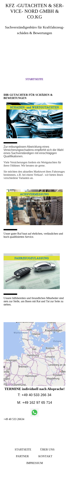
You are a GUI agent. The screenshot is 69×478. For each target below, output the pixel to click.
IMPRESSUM (34, 462)
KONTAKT (45, 456)
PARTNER (22, 456)
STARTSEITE (34, 79)
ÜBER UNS (47, 449)
